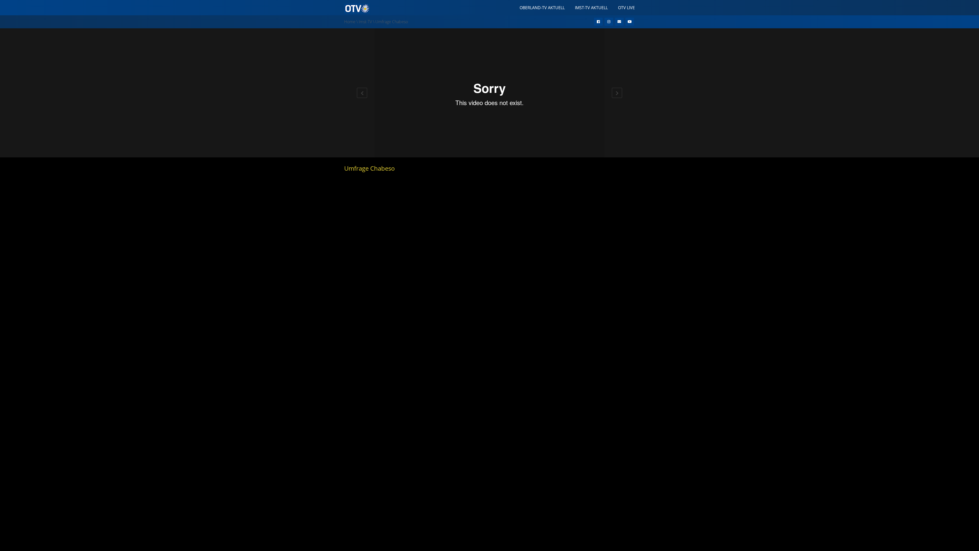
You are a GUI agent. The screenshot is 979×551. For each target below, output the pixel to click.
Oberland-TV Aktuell (542, 7)
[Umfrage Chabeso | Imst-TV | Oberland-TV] (357, 8)
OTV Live (626, 7)
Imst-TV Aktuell (591, 7)
